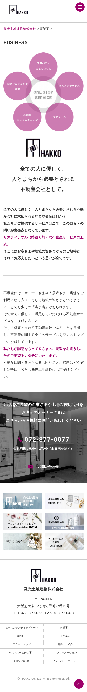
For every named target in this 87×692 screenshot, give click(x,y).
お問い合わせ (48, 466)
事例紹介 (21, 636)
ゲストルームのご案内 (21, 652)
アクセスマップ (22, 644)
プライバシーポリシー (65, 661)
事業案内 (65, 627)
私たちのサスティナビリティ (21, 627)
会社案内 (65, 636)
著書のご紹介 (65, 644)
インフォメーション (65, 652)
